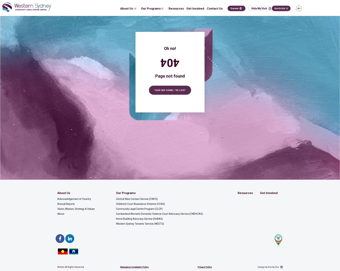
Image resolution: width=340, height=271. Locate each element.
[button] (262, 8)
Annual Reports (66, 203)
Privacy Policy (205, 267)
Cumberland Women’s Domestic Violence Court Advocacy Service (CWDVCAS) (159, 213)
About (60, 213)
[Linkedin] (69, 238)
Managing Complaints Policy (134, 267)
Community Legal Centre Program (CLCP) (139, 208)
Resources (176, 8)
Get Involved (195, 8)
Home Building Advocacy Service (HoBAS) (139, 218)
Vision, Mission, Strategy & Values (76, 208)
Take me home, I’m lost (169, 90)
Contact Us (215, 8)
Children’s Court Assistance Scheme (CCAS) (140, 203)
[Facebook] (60, 238)
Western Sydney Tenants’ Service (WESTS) (140, 223)
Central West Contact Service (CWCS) (137, 199)
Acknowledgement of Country (74, 199)
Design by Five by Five (268, 267)
